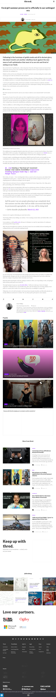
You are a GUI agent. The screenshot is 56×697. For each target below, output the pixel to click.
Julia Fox (50, 80)
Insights (6, 374)
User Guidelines (32, 649)
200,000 (45, 153)
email (25, 312)
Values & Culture (14, 646)
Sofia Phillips (28, 19)
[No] (54, 693)
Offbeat (25, 14)
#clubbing (8, 172)
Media (6, 344)
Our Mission (5, 646)
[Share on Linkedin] (23, 299)
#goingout (15, 172)
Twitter (39, 311)
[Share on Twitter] (13, 299)
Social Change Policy (14, 649)
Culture (21, 14)
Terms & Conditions (31, 652)
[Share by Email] (42, 299)
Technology (34, 493)
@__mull (8, 168)
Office (47, 646)
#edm (22, 172)
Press (40, 649)
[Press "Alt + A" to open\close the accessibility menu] (1, 695)
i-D (9, 189)
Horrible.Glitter (24, 285)
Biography (24, 646)
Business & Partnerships (13, 652)
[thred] (28, 2)
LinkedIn (43, 311)
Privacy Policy (31, 646)
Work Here (48, 652)
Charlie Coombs (14, 374)
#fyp (25, 172)
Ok (28, 695)
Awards (23, 649)
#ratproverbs (34, 170)
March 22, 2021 (33, 210)
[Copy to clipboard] (52, 299)
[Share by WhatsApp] (33, 299)
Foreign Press (41, 651)
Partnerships (24, 651)
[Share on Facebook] (3, 299)
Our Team (5, 652)
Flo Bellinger (11, 344)
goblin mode (17, 222)
